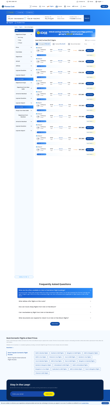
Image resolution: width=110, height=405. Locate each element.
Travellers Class (73, 16)
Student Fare (21, 23)
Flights (52, 6)
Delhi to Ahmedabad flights (80, 365)
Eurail (76, 6)
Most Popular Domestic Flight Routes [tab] (18, 353)
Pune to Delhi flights (70, 361)
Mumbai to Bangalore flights (43, 365)
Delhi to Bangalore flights (91, 353)
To (28, 16)
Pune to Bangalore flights (92, 369)
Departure (47, 16)
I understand (105, 403)
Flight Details (89, 55)
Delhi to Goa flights (40, 357)
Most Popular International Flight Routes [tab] (17, 359)
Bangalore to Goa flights (42, 369)
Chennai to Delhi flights (41, 373)
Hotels (60, 6)
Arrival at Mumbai (21, 94)
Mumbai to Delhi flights (57, 353)
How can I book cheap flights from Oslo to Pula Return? (37, 307)
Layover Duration (21, 70)
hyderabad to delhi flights (59, 369)
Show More (55, 324)
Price (17, 47)
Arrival (18, 61)
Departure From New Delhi (23, 88)
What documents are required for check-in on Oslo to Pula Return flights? (44, 318)
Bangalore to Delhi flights (74, 353)
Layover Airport (20, 75)
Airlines (18, 66)
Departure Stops (21, 34)
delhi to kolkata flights (76, 369)
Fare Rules (19, 52)
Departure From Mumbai (23, 116)
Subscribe (49, 394)
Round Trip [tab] (20, 12)
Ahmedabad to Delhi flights (61, 365)
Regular (11, 23)
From (9, 16)
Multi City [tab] (30, 12)
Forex (43, 6)
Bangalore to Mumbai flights (87, 361)
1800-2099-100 (13, 1)
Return (58, 16)
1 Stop (19, 40)
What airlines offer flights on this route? (32, 301)
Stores (91, 1)
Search (87, 18)
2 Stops (20, 43)
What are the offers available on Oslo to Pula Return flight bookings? (42, 290)
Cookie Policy (85, 403)
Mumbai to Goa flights (85, 357)
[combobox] (16, 19)
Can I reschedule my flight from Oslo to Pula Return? (36, 312)
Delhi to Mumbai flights (41, 353)
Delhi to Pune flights (56, 361)
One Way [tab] (11, 12)
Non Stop (20, 37)
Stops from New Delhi (22, 110)
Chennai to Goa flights (55, 357)
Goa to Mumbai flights (41, 361)
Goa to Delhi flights (70, 357)
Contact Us (82, 1)
